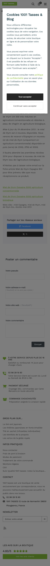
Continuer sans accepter (25, 106)
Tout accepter (25, 97)
